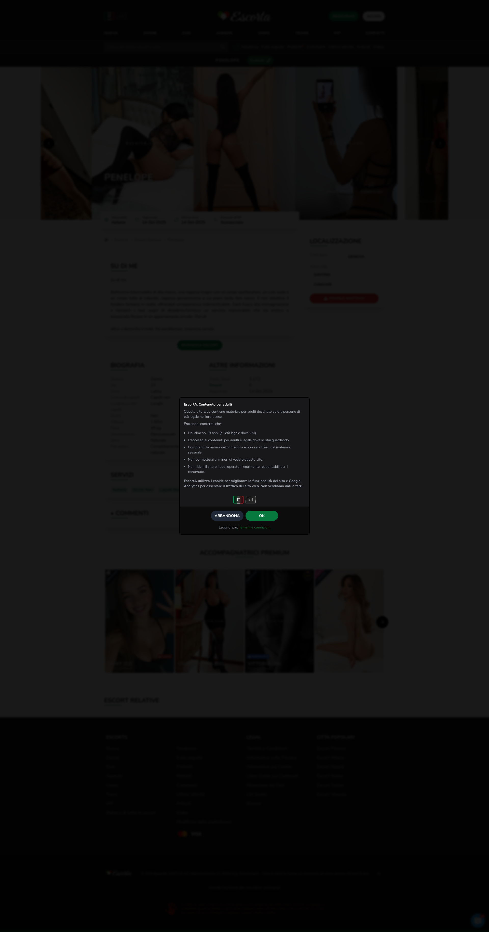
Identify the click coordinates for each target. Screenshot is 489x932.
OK (262, 515)
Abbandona (227, 515)
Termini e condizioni (254, 527)
